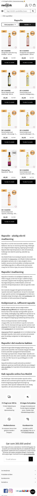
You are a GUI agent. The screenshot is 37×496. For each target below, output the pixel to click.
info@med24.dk (29, 432)
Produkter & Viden (6, 474)
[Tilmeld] (31, 459)
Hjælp (33, 492)
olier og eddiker (6, 367)
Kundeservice (5, 478)
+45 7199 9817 (24, 430)
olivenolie (22, 294)
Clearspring (13, 259)
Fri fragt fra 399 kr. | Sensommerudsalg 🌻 (14, 1)
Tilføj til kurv (9, 62)
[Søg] (33, 11)
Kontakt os (4, 482)
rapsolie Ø (17, 332)
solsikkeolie (28, 296)
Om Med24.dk (5, 470)
